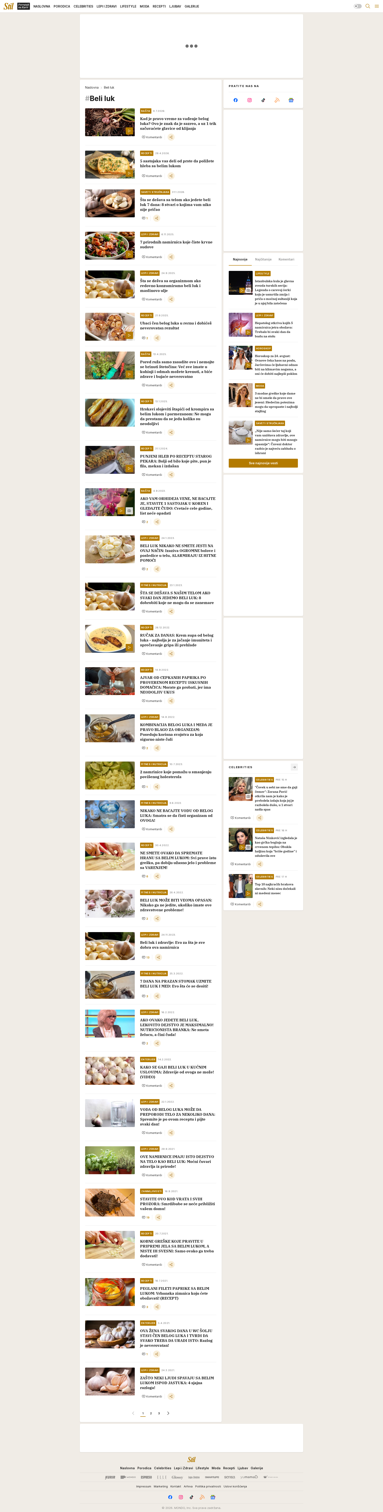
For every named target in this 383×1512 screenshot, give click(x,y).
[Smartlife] (212, 1477)
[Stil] (9, 6)
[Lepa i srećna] (193, 1477)
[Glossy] (177, 1477)
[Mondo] (128, 1477)
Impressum (143, 1486)
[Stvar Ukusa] (270, 1477)
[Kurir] (110, 1477)
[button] (152, 137)
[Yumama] (249, 1477)
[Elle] (161, 1477)
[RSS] (277, 100)
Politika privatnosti (208, 1486)
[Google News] (291, 100)
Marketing (161, 1486)
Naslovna (92, 87)
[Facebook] (235, 100)
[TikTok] (263, 100)
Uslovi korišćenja (235, 1486)
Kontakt (175, 1486)
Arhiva (188, 1486)
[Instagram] (249, 100)
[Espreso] (146, 1477)
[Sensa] (229, 1477)
